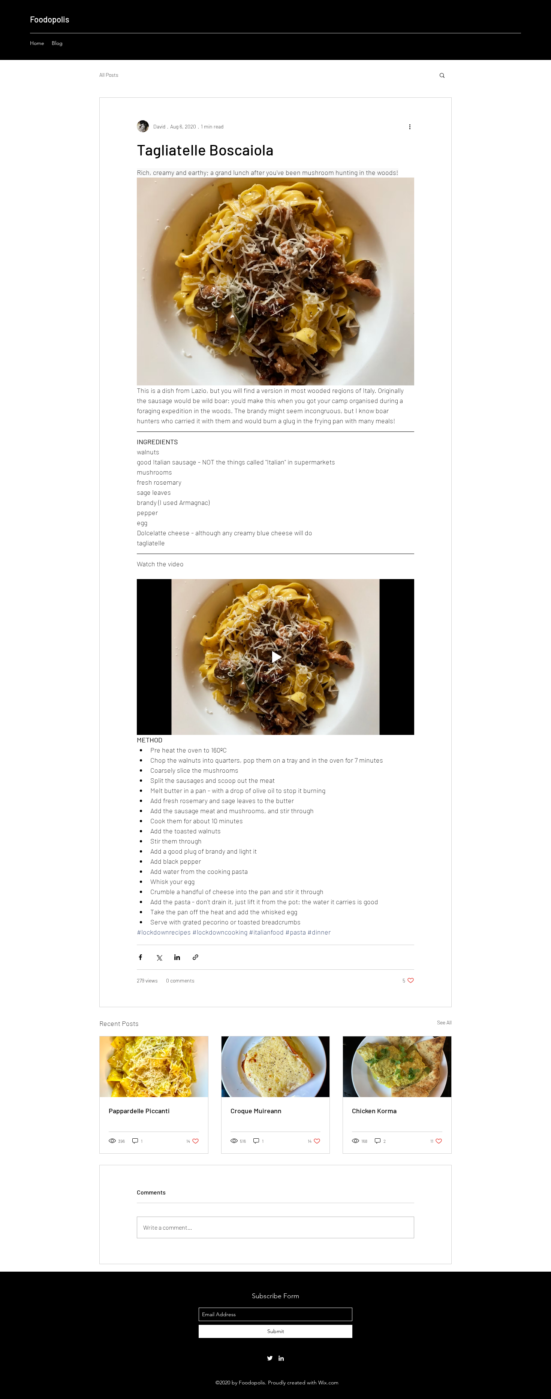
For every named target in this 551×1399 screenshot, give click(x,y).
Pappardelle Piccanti (139, 1110)
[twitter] (270, 1358)
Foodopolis (49, 19)
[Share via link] (195, 957)
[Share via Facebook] (140, 957)
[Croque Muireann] (276, 1066)
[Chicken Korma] (397, 1066)
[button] (442, 75)
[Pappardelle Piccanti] (154, 1066)
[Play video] (275, 657)
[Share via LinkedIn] (177, 957)
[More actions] (409, 126)
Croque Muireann (256, 1110)
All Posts (108, 75)
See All (444, 1022)
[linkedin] (281, 1358)
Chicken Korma (374, 1110)
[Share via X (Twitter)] (158, 957)
